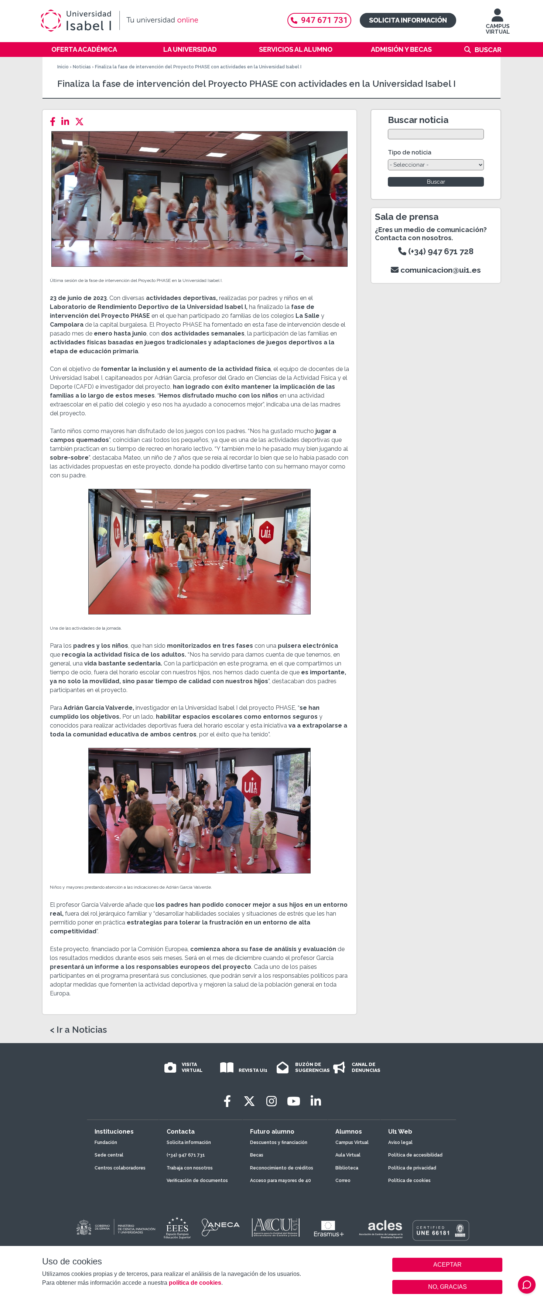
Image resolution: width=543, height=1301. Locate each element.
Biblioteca (346, 1168)
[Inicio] (155, 21)
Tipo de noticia (409, 152)
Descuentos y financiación (278, 1142)
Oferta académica (84, 49)
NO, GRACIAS (447, 1287)
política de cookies (195, 1283)
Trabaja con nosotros (190, 1168)
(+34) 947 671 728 (440, 251)
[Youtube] (293, 1101)
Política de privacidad (412, 1168)
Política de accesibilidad (415, 1155)
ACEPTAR (447, 1264)
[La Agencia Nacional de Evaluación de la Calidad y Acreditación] (221, 1227)
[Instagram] (271, 1101)
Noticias (82, 66)
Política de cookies (409, 1180)
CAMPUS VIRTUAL (498, 29)
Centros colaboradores (120, 1168)
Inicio (63, 66)
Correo (343, 1180)
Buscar (488, 50)
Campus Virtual (352, 1142)
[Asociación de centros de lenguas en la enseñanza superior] (380, 1229)
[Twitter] (81, 121)
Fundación (106, 1142)
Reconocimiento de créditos (281, 1168)
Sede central (109, 1155)
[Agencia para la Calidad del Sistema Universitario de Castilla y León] (275, 1227)
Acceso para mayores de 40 (280, 1180)
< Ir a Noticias (78, 1029)
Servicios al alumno (295, 49)
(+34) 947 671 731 (186, 1155)
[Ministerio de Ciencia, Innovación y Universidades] (115, 1227)
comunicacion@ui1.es (440, 270)
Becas (256, 1155)
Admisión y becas (401, 49)
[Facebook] (55, 121)
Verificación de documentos (197, 1180)
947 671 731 (324, 20)
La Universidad (190, 49)
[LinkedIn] (67, 121)
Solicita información (408, 20)
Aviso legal (400, 1142)
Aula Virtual (348, 1155)
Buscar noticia (418, 120)
